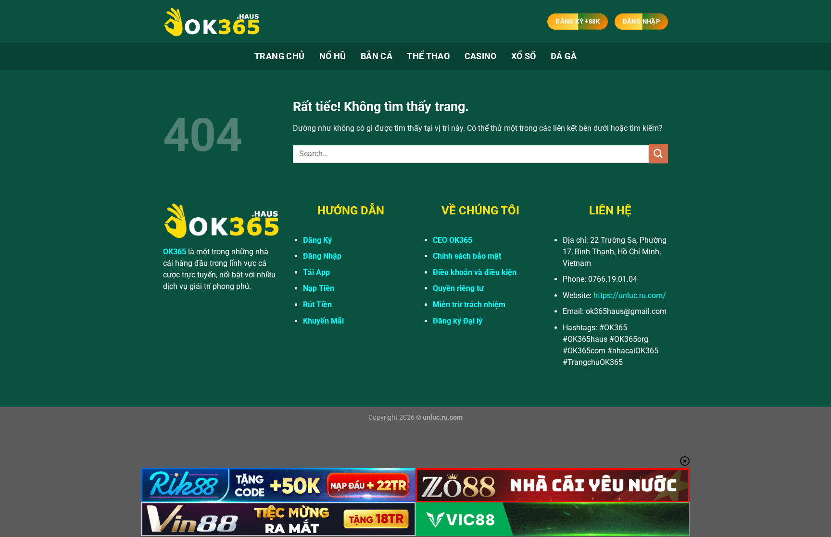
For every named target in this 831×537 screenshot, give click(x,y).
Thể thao (428, 56)
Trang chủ (279, 56)
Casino (481, 56)
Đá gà (564, 56)
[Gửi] (658, 153)
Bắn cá (376, 56)
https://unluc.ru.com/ (629, 295)
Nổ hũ (332, 56)
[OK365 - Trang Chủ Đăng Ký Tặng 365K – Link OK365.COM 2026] (211, 22)
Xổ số (523, 56)
